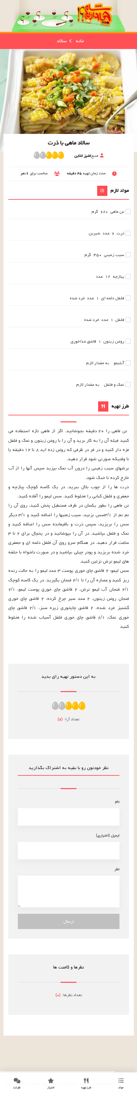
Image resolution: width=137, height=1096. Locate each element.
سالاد (62, 41)
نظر (116, 869)
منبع (86, 156)
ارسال (68, 921)
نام (117, 802)
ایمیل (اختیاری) (107, 835)
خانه (80, 41)
